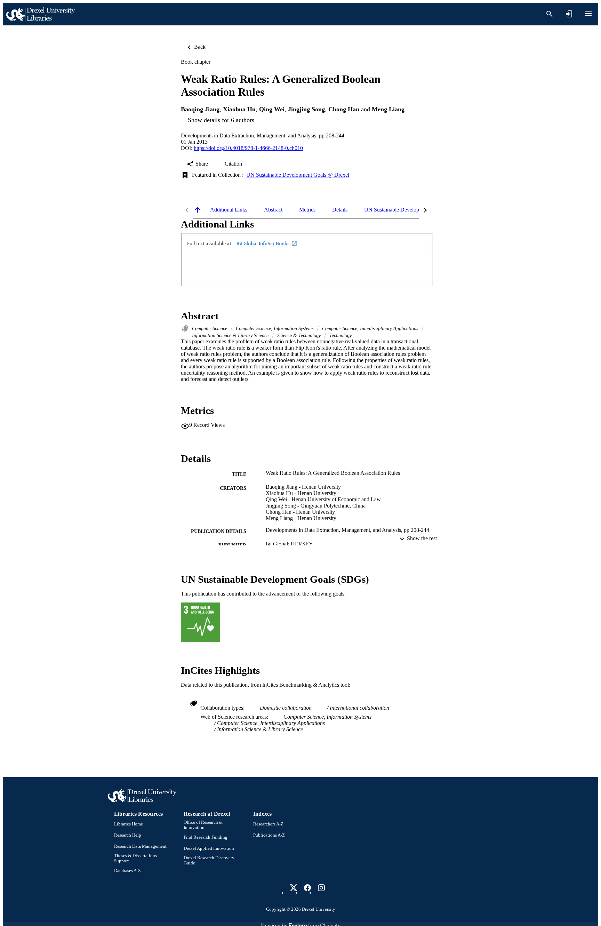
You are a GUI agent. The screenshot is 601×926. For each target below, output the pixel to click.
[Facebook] (307, 888)
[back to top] (197, 210)
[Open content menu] (588, 14)
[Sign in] (569, 14)
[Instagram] (321, 888)
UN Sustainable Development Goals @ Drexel (297, 175)
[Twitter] (293, 888)
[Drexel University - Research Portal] (40, 14)
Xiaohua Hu (239, 109)
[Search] (549, 14)
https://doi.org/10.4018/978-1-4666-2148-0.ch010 (248, 148)
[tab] (229, 209)
